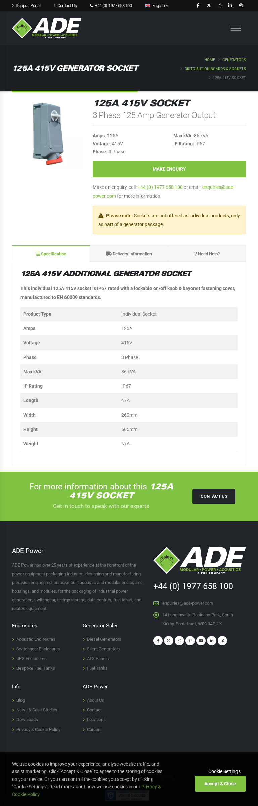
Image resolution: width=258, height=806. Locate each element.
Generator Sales (101, 626)
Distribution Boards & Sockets (215, 69)
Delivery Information (132, 253)
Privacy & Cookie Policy (38, 729)
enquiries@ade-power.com (187, 603)
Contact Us (214, 496)
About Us (95, 700)
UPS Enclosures (31, 658)
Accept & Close (220, 783)
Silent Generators (103, 648)
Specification (53, 253)
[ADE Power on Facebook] (198, 5)
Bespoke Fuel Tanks (35, 668)
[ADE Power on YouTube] (201, 640)
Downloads (27, 719)
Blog (20, 700)
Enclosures (24, 626)
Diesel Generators (104, 639)
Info (16, 687)
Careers (94, 729)
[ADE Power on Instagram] (219, 5)
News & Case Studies (36, 709)
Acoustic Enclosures (35, 639)
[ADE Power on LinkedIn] (230, 5)
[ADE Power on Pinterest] (190, 640)
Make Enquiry (169, 169)
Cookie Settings (224, 771)
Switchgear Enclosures (38, 648)
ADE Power (95, 687)
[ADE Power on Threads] (241, 5)
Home (209, 60)
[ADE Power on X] (208, 5)
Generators (234, 60)
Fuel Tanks (97, 668)
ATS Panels (98, 658)
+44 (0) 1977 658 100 (113, 5)
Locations (96, 719)
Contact (94, 709)
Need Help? (208, 253)
